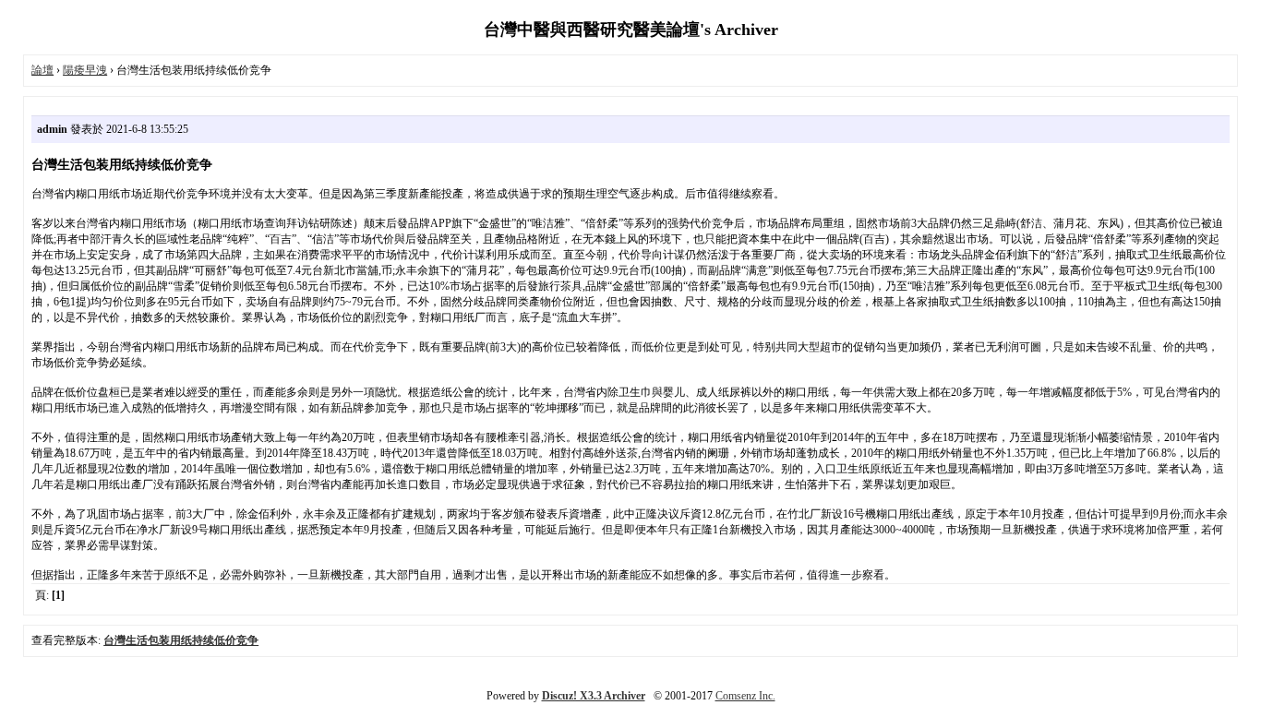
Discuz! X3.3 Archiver (593, 695)
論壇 (42, 70)
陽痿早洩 (85, 70)
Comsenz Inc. (745, 695)
